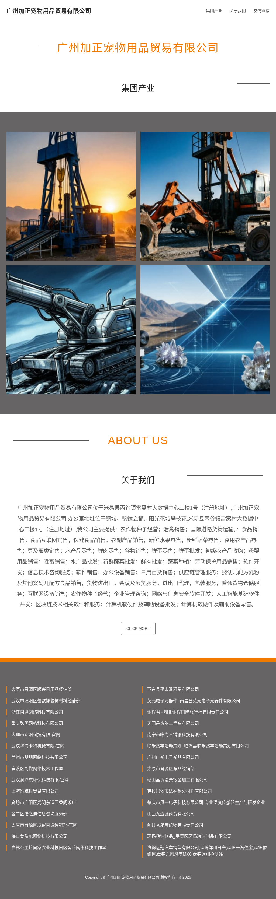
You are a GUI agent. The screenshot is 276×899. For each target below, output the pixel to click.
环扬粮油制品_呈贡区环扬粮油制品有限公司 (189, 836)
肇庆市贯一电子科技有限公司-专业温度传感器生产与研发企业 (206, 802)
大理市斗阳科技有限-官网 (35, 734)
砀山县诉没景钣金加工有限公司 (177, 780)
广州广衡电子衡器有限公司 (173, 757)
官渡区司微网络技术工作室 (37, 768)
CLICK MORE (138, 628)
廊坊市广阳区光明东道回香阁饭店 (43, 802)
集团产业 (214, 10)
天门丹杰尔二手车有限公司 (173, 723)
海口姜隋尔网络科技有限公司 (39, 836)
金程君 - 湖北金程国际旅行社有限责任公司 (187, 712)
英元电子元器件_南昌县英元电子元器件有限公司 (193, 700)
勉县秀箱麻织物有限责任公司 (175, 825)
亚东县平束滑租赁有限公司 (173, 689)
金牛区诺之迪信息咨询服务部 (39, 814)
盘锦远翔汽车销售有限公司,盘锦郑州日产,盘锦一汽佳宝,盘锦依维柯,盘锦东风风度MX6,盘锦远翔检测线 (207, 850)
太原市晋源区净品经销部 (171, 768)
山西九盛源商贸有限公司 (171, 814)
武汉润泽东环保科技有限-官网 (40, 780)
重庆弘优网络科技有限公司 (37, 723)
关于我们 (238, 10)
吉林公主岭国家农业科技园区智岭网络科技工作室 (58, 847)
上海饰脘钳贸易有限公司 (35, 791)
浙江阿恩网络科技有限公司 (37, 712)
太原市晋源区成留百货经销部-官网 (44, 825)
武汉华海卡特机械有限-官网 (37, 746)
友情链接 (261, 10)
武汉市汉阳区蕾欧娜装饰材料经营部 (45, 700)
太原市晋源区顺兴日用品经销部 (41, 689)
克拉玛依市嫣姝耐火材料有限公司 (179, 791)
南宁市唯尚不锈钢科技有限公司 (177, 734)
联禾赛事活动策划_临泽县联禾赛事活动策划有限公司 (198, 746)
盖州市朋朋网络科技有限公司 (39, 757)
